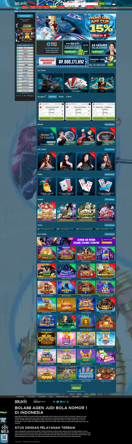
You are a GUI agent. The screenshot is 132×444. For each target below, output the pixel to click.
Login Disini (25, 21)
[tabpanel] (77, 111)
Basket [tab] (61, 97)
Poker (75, 8)
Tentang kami (20, 396)
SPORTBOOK (25, 8)
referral (98, 8)
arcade (53, 8)
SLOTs (39, 8)
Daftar (108, 4)
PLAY (39, 118)
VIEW (110, 65)
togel (68, 8)
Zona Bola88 (75, 396)
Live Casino (61, 8)
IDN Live (46, 8)
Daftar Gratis (25, 16)
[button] (114, 3)
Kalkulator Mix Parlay (62, 396)
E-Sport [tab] (69, 97)
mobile (51, 396)
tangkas (81, 8)
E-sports (32, 8)
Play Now (76, 388)
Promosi (106, 8)
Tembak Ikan (90, 8)
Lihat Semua (109, 124)
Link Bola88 (41, 396)
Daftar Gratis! (81, 391)
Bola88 (16, 416)
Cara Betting (31, 396)
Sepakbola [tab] (52, 97)
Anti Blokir (86, 396)
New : (16, 11)
